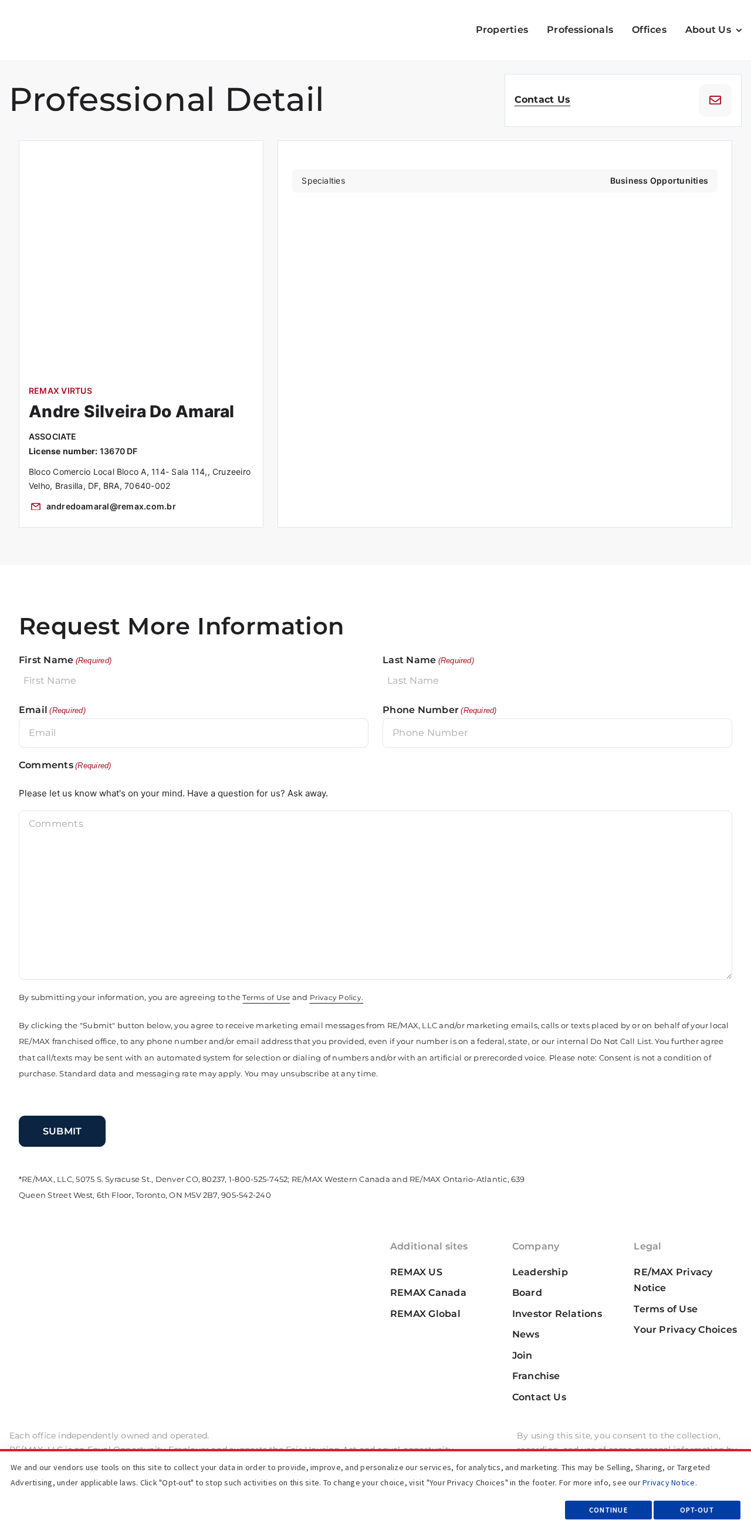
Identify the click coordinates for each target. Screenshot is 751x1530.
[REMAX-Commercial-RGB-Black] (50, 19)
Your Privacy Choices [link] (685, 1329)
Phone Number (440, 709)
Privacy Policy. (337, 998)
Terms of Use (266, 998)
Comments (65, 765)
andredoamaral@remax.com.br (111, 506)
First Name (65, 660)
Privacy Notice (668, 1482)
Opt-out (697, 1509)
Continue (608, 1509)
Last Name (428, 660)
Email (52, 709)
